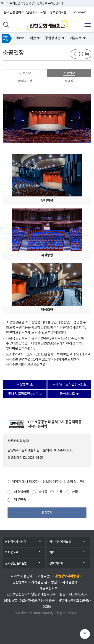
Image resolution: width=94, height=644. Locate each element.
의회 (52, 552)
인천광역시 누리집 (15, 542)
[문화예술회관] (47, 25)
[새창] (16, 424)
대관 (33, 38)
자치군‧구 (11, 552)
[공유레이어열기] (75, 54)
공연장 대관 (53, 38)
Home (20, 38)
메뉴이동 (5, 38)
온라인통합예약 (14, 12)
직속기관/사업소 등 (60, 542)
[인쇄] (86, 54)
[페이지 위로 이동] (84, 635)
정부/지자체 (56, 563)
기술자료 (76, 38)
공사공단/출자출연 (15, 563)
